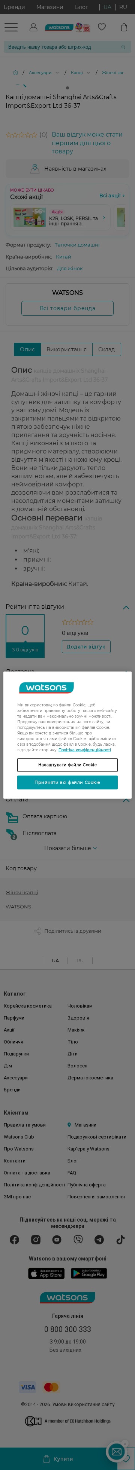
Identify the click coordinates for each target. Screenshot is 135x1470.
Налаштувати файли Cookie (67, 764)
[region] (67, 734)
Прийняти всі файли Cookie (67, 782)
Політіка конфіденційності (84, 749)
